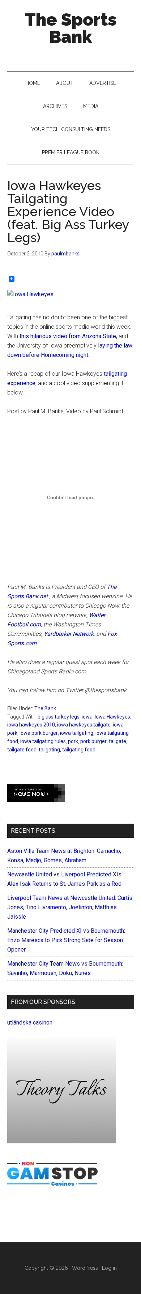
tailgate (117, 741)
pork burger (93, 741)
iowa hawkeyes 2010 (31, 725)
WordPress (85, 1268)
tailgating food (78, 749)
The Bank (45, 708)
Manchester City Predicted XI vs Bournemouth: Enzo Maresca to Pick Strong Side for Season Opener (66, 940)
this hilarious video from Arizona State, (67, 336)
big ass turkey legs (59, 717)
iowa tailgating (76, 733)
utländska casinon (29, 1022)
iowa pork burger (39, 733)
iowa (87, 717)
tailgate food (22, 749)
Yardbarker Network (69, 633)
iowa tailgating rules (43, 741)
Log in (109, 1268)
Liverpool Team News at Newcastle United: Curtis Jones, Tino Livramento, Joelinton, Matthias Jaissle (69, 907)
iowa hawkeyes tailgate (84, 725)
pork (73, 741)
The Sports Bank (71, 28)
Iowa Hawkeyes (112, 717)
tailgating (49, 749)
